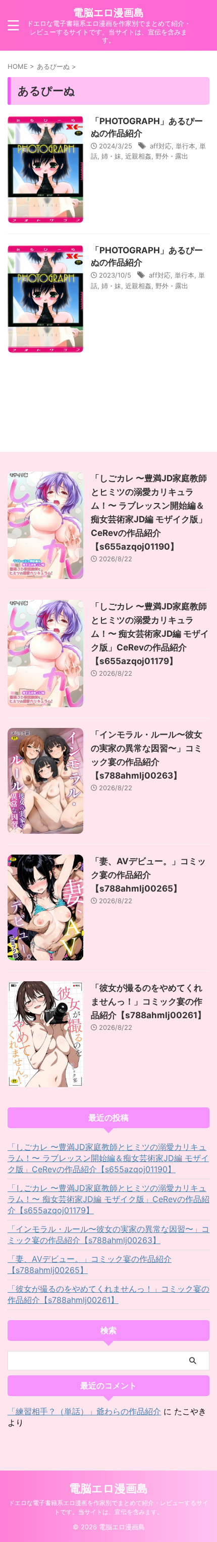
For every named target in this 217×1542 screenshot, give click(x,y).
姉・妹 (111, 156)
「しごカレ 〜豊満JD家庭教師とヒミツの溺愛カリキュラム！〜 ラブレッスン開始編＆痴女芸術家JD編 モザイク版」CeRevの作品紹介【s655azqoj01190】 (108, 1158)
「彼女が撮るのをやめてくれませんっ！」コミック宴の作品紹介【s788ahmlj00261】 (148, 1001)
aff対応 (161, 146)
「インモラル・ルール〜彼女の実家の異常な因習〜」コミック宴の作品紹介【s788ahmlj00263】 (108, 1234)
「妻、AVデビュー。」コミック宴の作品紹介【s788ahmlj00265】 (148, 875)
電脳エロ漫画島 (108, 13)
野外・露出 (171, 156)
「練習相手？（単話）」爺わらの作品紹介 (84, 1411)
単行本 (185, 146)
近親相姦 (138, 156)
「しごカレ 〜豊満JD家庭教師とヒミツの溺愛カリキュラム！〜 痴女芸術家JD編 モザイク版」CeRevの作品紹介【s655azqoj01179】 (150, 633)
